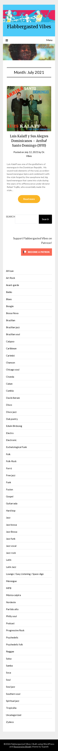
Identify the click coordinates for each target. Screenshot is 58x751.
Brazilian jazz (13, 327)
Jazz (8, 517)
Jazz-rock (11, 552)
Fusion (9, 489)
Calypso (10, 341)
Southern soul (13, 693)
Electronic (11, 440)
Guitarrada (11, 503)
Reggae (10, 651)
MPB (8, 588)
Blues (9, 299)
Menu (49, 40)
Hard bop (10, 510)
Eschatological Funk (16, 447)
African (10, 270)
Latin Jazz (11, 567)
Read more (29, 199)
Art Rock (10, 277)
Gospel (9, 496)
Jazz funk (10, 538)
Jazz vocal (11, 545)
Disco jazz (11, 412)
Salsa (8, 658)
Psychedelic (12, 637)
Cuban (9, 383)
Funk (8, 482)
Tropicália (11, 707)
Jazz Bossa (11, 531)
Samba (9, 665)
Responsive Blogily (22, 746)
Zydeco (10, 722)
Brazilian (10, 320)
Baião (9, 292)
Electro (10, 433)
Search (10, 216)
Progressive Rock (15, 630)
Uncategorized (13, 715)
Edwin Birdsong (14, 426)
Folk (8, 454)
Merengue (11, 581)
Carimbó (10, 355)
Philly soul (11, 616)
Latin (8, 559)
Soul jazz (10, 686)
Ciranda (10, 376)
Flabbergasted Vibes (29, 27)
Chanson (10, 362)
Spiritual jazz (12, 700)
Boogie (10, 306)
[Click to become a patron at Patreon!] (36, 256)
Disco (9, 404)
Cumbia (10, 390)
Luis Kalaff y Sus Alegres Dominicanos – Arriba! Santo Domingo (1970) (29, 140)
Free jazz (10, 475)
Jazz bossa (11, 524)
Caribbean (11, 348)
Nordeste (11, 602)
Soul (8, 679)
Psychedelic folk (14, 644)
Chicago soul (12, 369)
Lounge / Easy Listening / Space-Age (25, 574)
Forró (9, 468)
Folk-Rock (11, 461)
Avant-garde (12, 285)
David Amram (13, 397)
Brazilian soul (13, 334)
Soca (8, 672)
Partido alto (12, 609)
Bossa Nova (12, 313)
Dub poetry (12, 419)
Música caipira (13, 595)
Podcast (10, 623)
